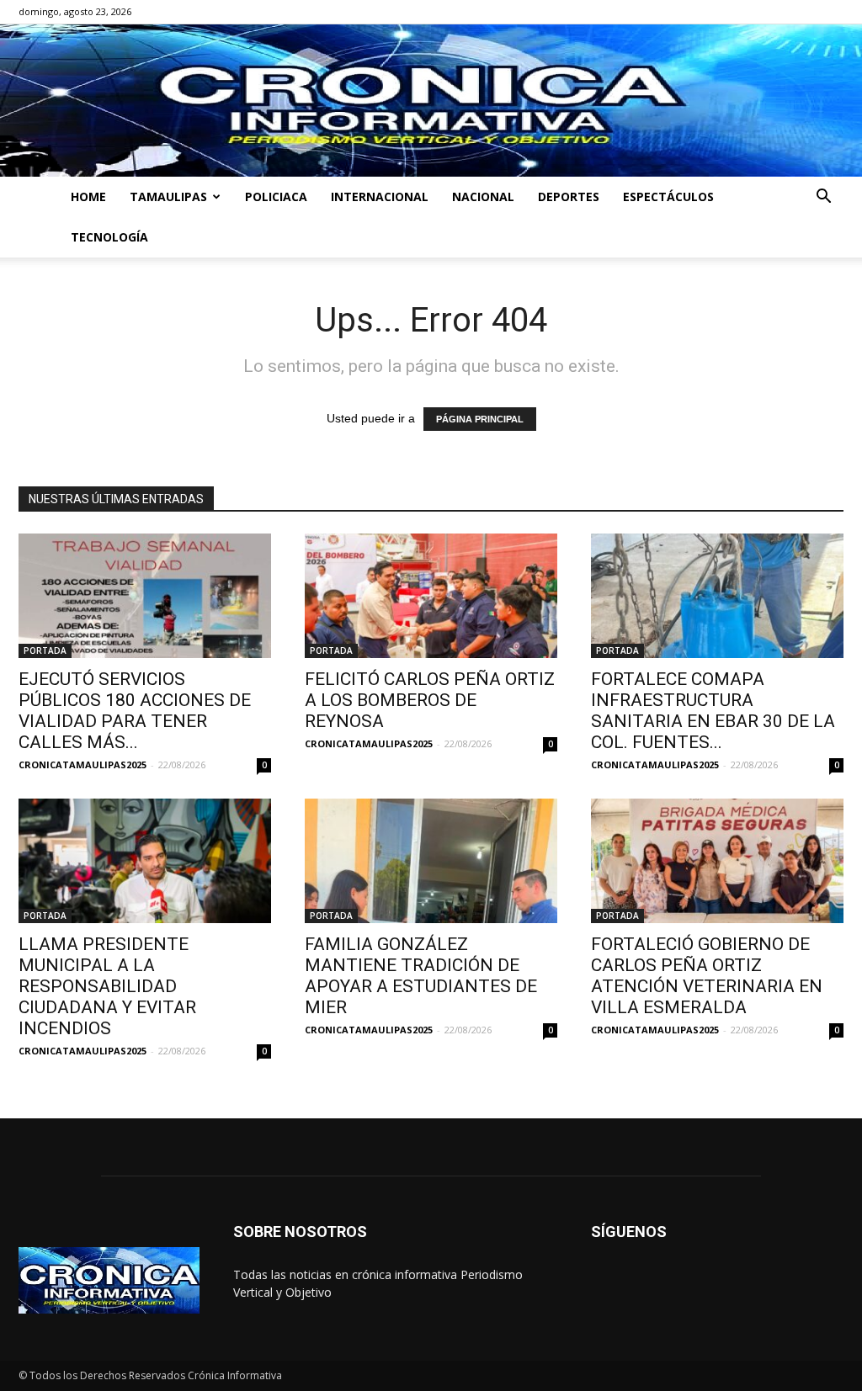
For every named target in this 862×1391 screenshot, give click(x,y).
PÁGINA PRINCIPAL (480, 419)
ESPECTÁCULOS (668, 196)
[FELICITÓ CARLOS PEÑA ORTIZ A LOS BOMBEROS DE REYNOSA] (431, 596)
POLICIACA (276, 196)
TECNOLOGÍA (109, 237)
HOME (88, 196)
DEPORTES (568, 196)
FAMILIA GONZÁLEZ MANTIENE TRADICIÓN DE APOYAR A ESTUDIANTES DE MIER (421, 975)
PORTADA (45, 650)
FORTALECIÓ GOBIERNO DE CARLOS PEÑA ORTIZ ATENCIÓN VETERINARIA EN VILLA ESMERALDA (706, 975)
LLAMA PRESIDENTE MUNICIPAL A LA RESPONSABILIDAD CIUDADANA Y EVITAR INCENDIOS (107, 986)
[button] (823, 198)
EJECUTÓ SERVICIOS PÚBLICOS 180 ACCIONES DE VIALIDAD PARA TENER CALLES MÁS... (135, 710)
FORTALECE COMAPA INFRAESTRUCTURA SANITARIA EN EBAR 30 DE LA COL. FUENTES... (713, 710)
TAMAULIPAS (168, 196)
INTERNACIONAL (379, 196)
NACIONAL (483, 196)
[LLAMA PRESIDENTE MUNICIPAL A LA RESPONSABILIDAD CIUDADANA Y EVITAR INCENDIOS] (145, 861)
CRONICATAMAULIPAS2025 (82, 764)
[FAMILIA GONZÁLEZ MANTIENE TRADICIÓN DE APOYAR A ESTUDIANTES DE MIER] (431, 861)
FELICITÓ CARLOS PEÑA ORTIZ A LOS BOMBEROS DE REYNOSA (430, 700)
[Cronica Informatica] (431, 100)
